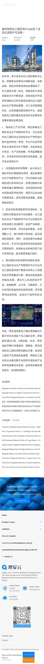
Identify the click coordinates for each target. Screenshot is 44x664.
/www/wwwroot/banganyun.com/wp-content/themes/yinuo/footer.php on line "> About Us (19, 550)
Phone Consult (28, 660)
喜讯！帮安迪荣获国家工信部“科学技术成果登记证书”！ (22, 402)
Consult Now (22, 501)
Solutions (6, 529)
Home (4, 515)
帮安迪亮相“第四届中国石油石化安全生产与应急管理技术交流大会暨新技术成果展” (22, 406)
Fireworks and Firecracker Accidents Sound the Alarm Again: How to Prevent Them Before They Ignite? (22, 467)
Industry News (5, 39)
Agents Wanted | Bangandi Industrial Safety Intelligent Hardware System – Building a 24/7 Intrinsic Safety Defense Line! (22, 445)
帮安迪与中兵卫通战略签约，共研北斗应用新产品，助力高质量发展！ (22, 411)
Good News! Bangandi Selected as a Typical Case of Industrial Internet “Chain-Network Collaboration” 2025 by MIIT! (22, 458)
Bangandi (5, 640)
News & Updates (9, 536)
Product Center (8, 522)
